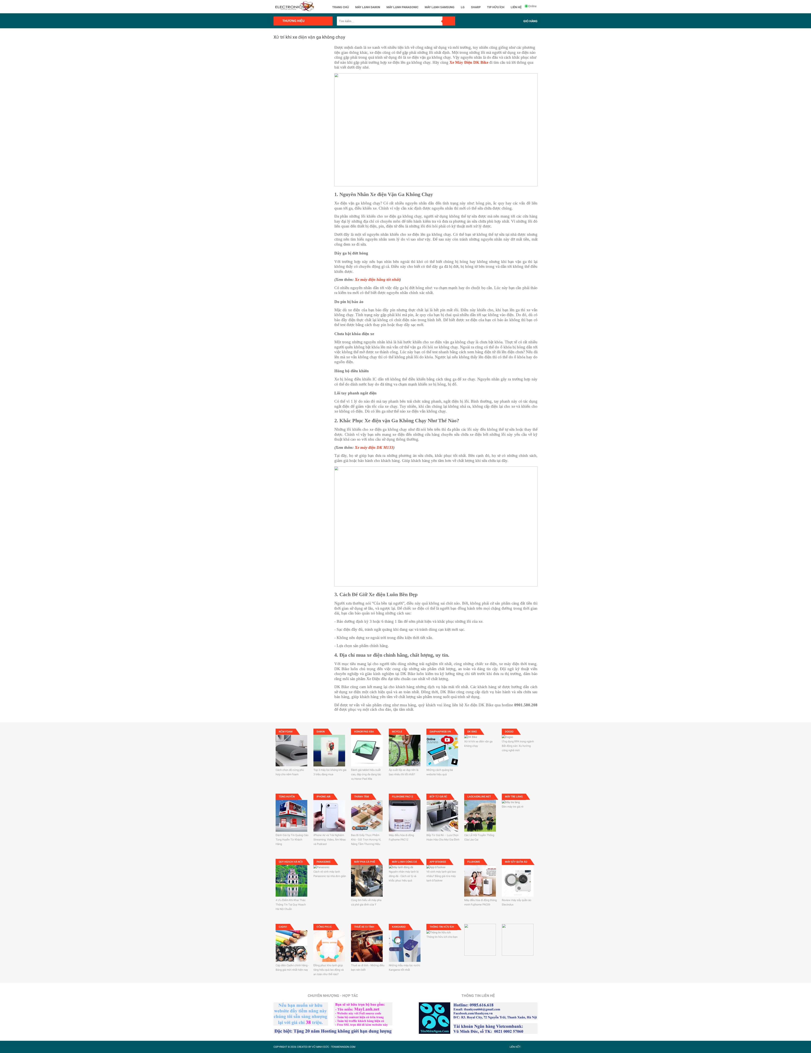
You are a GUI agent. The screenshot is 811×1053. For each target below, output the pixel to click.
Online (532, 6)
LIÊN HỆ (516, 7)
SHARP (476, 7)
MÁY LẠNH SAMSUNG (439, 7)
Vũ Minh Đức (320, 1046)
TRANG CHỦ (340, 7)
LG (463, 7)
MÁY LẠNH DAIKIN (367, 7)
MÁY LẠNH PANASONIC (402, 7)
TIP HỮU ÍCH (495, 7)
